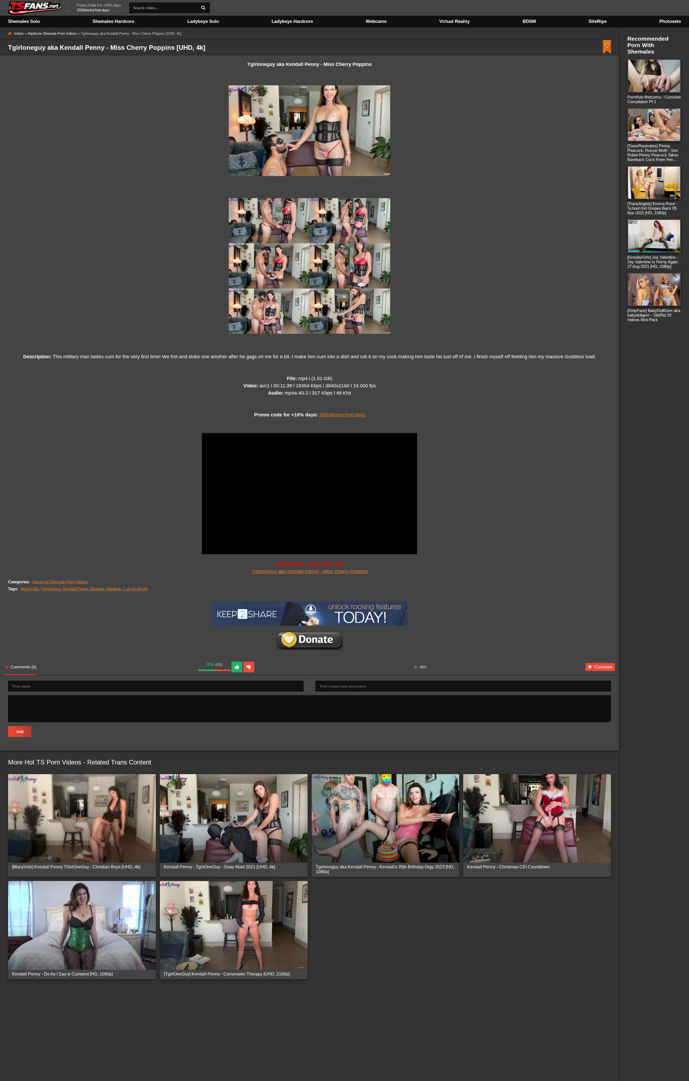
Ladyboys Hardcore (292, 21)
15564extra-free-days (342, 414)
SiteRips (598, 21)
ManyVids (29, 589)
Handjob (113, 589)
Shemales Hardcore (113, 21)
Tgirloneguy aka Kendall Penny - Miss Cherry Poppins (310, 571)
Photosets (670, 21)
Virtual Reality (454, 21)
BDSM (529, 21)
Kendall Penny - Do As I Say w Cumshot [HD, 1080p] (62, 974)
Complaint (603, 667)
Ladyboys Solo (203, 21)
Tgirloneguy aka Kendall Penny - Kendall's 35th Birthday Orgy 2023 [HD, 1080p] (385, 869)
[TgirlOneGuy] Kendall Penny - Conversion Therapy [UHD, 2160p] (227, 974)
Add (19, 731)
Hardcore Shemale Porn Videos (52, 33)
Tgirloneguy (51, 589)
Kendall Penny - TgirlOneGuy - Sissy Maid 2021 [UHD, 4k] (219, 867)
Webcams (376, 21)
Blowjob (97, 589)
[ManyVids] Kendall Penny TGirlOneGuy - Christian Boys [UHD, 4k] (76, 867)
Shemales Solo (24, 21)
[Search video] (203, 7)
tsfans (19, 33)
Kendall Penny (75, 589)
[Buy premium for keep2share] (309, 624)
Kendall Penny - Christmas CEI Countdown (508, 867)
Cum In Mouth (135, 589)
